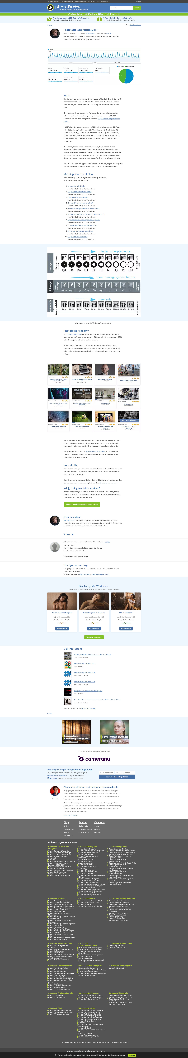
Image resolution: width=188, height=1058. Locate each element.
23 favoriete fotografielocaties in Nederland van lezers (86, 214)
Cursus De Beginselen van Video (120, 997)
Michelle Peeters (90, 33)
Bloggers (97, 829)
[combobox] (121, 8)
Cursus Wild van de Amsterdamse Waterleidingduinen (60, 957)
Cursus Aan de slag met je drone (89, 1016)
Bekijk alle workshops (94, 637)
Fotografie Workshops (67, 1)
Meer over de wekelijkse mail (57, 775)
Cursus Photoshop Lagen (57, 911)
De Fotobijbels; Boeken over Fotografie (117, 18)
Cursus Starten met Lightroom (119, 849)
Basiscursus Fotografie (56, 868)
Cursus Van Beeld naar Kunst (119, 902)
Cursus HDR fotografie (86, 870)
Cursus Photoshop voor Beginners (60, 901)
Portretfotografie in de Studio (94, 613)
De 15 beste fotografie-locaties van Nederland (83, 208)
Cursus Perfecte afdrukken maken (90, 1014)
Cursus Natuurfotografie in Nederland (61, 954)
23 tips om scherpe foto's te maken (79, 192)
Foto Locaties (91, 1)
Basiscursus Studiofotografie (88, 971)
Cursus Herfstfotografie (56, 951)
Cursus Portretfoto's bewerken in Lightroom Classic (120, 857)
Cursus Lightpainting (116, 917)
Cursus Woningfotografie (57, 997)
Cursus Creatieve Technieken (119, 901)
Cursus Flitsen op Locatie (57, 975)
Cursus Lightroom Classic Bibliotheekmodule (118, 872)
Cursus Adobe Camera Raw (58, 910)
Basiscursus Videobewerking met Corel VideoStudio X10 (120, 1003)
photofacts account (73, 1051)
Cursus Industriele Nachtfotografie (90, 891)
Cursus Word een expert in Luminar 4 (91, 906)
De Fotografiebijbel (85, 832)
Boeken (66, 832)
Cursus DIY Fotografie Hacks (88, 893)
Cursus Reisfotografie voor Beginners (91, 851)
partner (103, 1051)
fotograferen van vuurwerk (108, 483)
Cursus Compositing (55, 925)
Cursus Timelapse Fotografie (88, 882)
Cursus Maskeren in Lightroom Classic (122, 852)
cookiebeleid (119, 1055)
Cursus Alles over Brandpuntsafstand (61, 870)
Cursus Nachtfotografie (86, 873)
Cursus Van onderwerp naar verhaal (121, 904)
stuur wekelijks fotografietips (117, 777)
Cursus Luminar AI (84, 904)
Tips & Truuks (68, 835)
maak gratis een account (100, 574)
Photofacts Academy (74, 334)
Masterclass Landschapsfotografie (90, 948)
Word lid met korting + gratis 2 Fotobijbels (82, 14)
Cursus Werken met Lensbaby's (120, 908)
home (50, 25)
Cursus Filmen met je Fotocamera (120, 995)
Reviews (66, 826)
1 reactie (108, 33)
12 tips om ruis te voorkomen (77, 237)
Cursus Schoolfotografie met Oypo (90, 999)
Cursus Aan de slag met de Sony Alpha (92, 884)
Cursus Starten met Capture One (89, 1012)
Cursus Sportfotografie (86, 859)
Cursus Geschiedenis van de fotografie (61, 861)
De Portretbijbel (84, 826)
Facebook (53, 778)
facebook (92, 1051)
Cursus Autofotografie (55, 995)
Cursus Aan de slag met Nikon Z (89, 894)
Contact (96, 826)
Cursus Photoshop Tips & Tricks (59, 929)
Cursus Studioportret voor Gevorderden (92, 970)
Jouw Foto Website (102, 1)
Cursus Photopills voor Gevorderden (61, 1012)
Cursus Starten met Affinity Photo (89, 1019)
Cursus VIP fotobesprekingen (58, 1014)
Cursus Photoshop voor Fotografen (60, 904)
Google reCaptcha (78, 778)
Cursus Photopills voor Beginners (60, 1010)
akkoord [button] (132, 1055)
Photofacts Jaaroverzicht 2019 (84, 673)
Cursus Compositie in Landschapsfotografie (85, 957)
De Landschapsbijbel (85, 829)
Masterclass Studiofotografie (88, 968)
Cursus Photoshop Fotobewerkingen (61, 931)
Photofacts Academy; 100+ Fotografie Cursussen (71, 18)
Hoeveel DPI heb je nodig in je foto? (80, 203)
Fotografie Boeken (80, 1)
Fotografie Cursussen (53, 1)
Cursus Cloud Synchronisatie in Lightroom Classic (120, 883)
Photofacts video (69, 829)
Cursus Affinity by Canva (86, 1021)
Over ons (99, 822)
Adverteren (97, 832)
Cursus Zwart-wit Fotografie (118, 913)
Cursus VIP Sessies (85, 1028)
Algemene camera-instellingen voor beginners (84, 220)
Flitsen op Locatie (126, 613)
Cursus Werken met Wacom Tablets (90, 1010)
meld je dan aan (83, 574)
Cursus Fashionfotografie (87, 975)
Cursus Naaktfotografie (56, 984)
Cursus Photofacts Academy (88, 1035)
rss (98, 1051)
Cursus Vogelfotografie (116, 946)
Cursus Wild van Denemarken (58, 960)
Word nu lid (115, 14)
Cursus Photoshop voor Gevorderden (61, 908)
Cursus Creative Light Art (117, 918)
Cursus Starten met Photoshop (59, 902)
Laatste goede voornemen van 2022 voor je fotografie (92, 654)
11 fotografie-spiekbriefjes (76, 186)
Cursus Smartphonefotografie (88, 879)
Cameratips (52, 860)
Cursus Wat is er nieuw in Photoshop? (61, 938)
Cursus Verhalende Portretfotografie (60, 979)
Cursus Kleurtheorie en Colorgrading (61, 906)
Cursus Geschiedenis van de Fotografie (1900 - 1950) (58, 864)
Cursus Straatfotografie (86, 854)
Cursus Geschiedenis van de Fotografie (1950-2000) (58, 873)
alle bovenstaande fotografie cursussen (92, 1042)
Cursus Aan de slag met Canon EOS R (91, 889)
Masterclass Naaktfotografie (62, 613)
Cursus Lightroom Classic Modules (121, 854)
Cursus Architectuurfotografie (88, 852)
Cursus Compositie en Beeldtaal (59, 867)
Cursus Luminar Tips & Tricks (88, 902)
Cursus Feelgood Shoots (57, 987)
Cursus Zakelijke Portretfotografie (59, 986)
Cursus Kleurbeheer (85, 865)
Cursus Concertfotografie (87, 849)
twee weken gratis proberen (95, 451)
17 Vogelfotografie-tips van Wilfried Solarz (82, 225)
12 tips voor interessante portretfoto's (80, 231)
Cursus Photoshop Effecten (57, 939)
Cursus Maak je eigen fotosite (88, 1037)
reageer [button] (107, 542)
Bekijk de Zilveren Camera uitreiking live (88, 691)
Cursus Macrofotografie (56, 953)
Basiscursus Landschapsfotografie (90, 949)
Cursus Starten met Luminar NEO (90, 901)
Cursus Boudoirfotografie (57, 971)
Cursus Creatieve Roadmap (118, 906)
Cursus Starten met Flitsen (57, 970)
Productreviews (83, 1023)
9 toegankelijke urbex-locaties (78, 197)
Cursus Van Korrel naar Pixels (88, 880)
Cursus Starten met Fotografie (58, 851)
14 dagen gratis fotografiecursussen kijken (82, 504)
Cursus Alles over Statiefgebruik (59, 875)
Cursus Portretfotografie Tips (58, 968)
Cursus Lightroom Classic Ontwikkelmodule (118, 860)
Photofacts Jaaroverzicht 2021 (84, 663)
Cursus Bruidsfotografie (117, 968)
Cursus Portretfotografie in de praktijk (61, 973)
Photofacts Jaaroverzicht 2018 (84, 682)
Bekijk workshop (62, 628)
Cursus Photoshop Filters (57, 927)
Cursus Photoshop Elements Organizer (61, 924)
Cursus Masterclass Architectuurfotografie (85, 862)
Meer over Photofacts (71, 815)
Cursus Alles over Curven (57, 932)
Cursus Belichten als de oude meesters (92, 973)
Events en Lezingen (85, 1033)
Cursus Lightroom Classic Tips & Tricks (122, 863)
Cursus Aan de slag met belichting (60, 854)
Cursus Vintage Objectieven (118, 920)
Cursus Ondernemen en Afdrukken (90, 997)
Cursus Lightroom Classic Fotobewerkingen (118, 865)
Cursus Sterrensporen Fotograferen (90, 955)
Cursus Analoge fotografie (118, 915)
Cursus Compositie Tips (86, 887)
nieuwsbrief (84, 1051)
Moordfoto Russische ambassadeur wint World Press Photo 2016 (96, 700)
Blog (66, 822)
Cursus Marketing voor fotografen (89, 995)
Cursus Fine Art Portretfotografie (59, 989)
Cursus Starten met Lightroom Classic (122, 851)
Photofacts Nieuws (135, 25)
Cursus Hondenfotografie (117, 947)
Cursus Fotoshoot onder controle (59, 977)
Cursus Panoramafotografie (88, 872)
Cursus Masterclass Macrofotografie (60, 949)
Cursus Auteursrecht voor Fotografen (91, 1017)
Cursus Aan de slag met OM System (90, 886)
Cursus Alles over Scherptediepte (59, 853)
